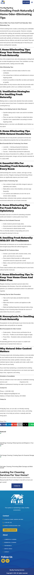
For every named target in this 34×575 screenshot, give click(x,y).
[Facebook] (3, 561)
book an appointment (13, 382)
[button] (32, 2)
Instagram (3, 405)
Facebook (3, 403)
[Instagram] (7, 561)
